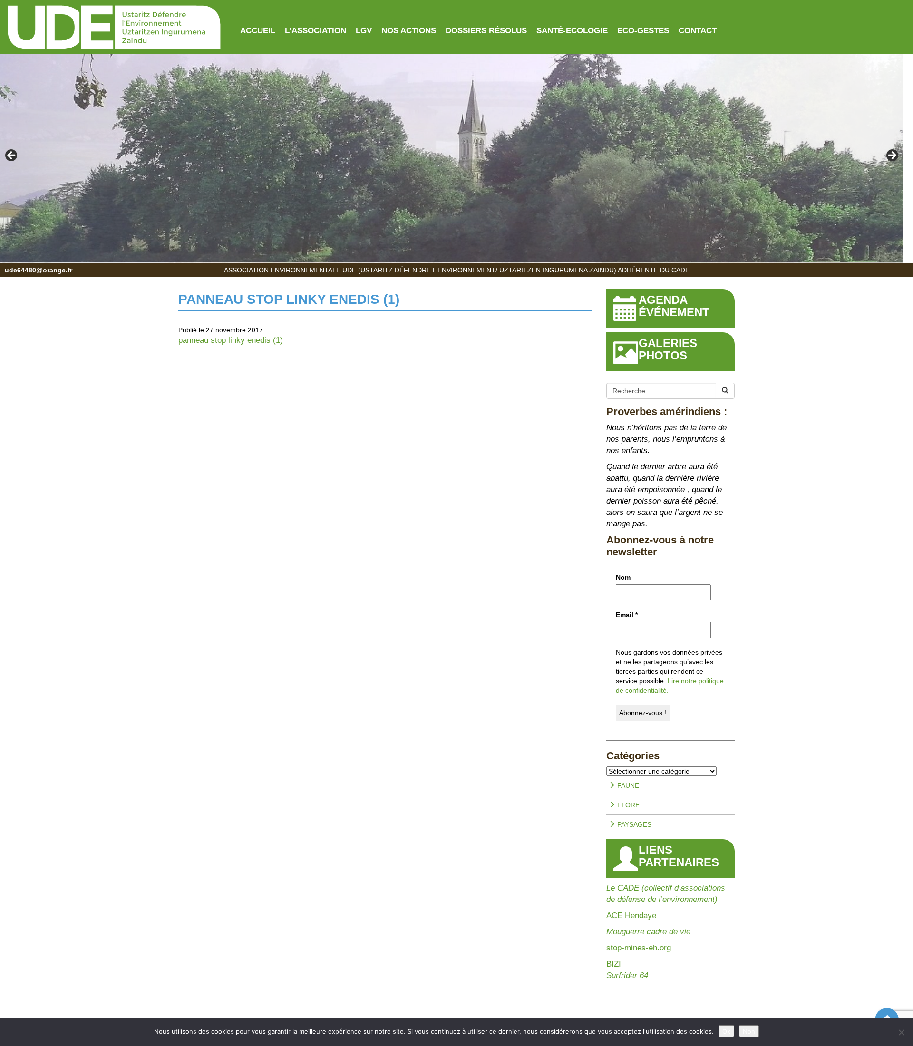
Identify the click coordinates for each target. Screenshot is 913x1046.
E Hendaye (636, 915)
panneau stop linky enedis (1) (230, 340)
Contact (698, 30)
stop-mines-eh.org (638, 947)
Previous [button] (12, 156)
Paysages (633, 824)
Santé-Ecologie (572, 30)
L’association (315, 30)
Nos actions (408, 30)
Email (627, 615)
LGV (364, 30)
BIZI (613, 964)
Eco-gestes (643, 30)
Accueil (257, 30)
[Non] (901, 1032)
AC (611, 915)
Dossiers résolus (486, 30)
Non (749, 1031)
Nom (623, 577)
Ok (726, 1031)
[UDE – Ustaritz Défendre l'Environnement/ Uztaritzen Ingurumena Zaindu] (114, 28)
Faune (627, 785)
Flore (627, 805)
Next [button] (891, 156)
